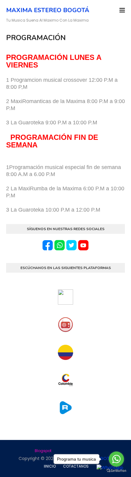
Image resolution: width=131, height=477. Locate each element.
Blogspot (43, 450)
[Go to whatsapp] (116, 459)
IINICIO (50, 466)
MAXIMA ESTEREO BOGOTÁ (47, 10)
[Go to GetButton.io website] (116, 471)
